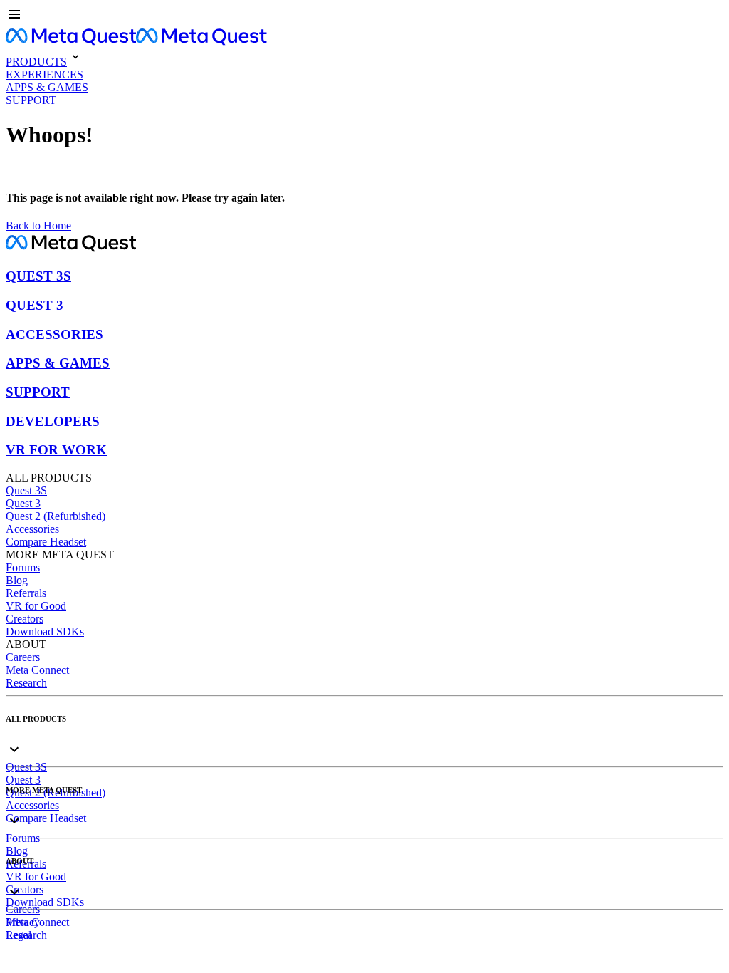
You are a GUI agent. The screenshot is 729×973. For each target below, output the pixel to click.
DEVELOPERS (53, 421)
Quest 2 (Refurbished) (55, 516)
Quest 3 (23, 503)
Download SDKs (45, 631)
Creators (24, 619)
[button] (364, 16)
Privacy (23, 922)
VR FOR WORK (56, 449)
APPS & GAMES (58, 362)
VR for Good (36, 606)
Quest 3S (26, 490)
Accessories (32, 529)
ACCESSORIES (54, 334)
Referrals (26, 593)
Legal (18, 935)
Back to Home (38, 225)
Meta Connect (37, 670)
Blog (17, 580)
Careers (23, 657)
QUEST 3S (38, 276)
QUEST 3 (34, 305)
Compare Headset (46, 542)
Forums (23, 567)
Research (26, 683)
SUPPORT (38, 392)
